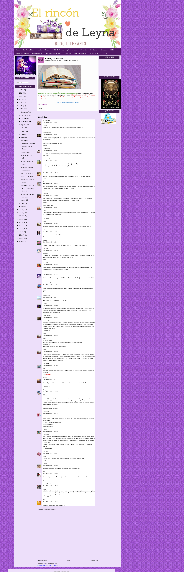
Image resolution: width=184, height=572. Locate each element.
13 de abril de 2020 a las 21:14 (50, 379)
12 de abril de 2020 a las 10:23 (50, 150)
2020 (21, 109)
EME (112, 50)
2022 (21, 102)
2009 (21, 241)
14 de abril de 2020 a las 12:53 (50, 413)
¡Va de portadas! (72, 50)
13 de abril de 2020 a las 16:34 (50, 305)
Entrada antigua (94, 560)
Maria (44, 333)
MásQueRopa (46, 295)
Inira (44, 273)
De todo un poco (94, 53)
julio (22, 128)
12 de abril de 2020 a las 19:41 (50, 207)
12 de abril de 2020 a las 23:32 (50, 274)
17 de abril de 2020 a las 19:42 (50, 486)
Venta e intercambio (80, 53)
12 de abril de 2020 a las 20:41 (50, 232)
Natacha (45, 377)
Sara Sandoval (46, 148)
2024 (21, 96)
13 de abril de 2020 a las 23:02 (50, 392)
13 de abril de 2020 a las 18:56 (50, 351)
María (44, 221)
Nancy (44, 390)
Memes (105, 53)
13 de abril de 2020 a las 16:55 (50, 317)
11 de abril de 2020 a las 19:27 (50, 122)
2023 (21, 99)
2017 (21, 216)
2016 (21, 219)
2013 (21, 228)
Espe (44, 171)
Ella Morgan (46, 363)
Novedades (83, 50)
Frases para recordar (22, 53)
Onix (44, 472)
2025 (21, 93)
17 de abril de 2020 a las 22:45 (50, 502)
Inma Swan (45, 451)
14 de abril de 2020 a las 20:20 (50, 465)
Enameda (45, 240)
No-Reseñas (93, 50)
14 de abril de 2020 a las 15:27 (50, 453)
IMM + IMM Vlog (58, 50)
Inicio (18, 50)
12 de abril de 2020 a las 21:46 (50, 242)
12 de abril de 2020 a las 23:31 (50, 264)
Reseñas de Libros (28, 50)
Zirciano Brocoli (47, 132)
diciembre (24, 112)
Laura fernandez (47, 159)
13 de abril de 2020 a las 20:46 (50, 365)
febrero (23, 203)
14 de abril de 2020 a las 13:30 (50, 431)
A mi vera (68, 53)
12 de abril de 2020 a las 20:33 (50, 223)
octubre (24, 118)
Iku (43, 181)
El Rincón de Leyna (65, 571)
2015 (21, 222)
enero (23, 206)
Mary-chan (45, 248)
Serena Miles (46, 411)
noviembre (25, 115)
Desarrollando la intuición (53, 53)
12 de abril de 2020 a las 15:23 (50, 173)
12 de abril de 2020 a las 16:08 (50, 183)
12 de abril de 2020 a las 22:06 (50, 250)
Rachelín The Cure (47, 484)
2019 (21, 209)
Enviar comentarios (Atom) (51, 563)
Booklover (45, 262)
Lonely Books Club (48, 205)
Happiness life (46, 120)
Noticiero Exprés (37, 53)
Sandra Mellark (46, 315)
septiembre (25, 121)
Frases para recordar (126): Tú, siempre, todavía (28, 188)
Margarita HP (46, 193)
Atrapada (45, 303)
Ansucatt (45, 463)
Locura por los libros (48, 283)
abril (22, 137)
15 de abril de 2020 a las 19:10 (50, 473)
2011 (21, 235)
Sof (44, 230)
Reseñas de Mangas (43, 50)
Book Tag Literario (27, 173)
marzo (23, 200)
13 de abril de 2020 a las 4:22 (50, 285)
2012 (21, 232)
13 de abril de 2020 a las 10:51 (50, 297)
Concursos (104, 50)
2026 (21, 90)
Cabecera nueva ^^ (27, 152)
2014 (21, 225)
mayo (23, 134)
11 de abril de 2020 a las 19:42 (50, 134)
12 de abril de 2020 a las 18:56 (50, 195)
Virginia (45, 429)
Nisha (44, 500)
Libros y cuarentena (27, 176)
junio (23, 131)
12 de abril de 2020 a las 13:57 (50, 161)
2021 (21, 106)
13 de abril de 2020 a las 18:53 (50, 335)
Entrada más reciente (42, 560)
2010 (21, 238)
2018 (21, 213)
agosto (23, 125)
